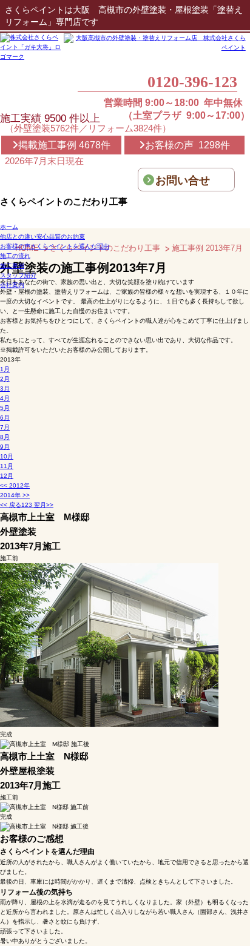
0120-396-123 (192, 82)
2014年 (15, 495)
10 (6, 456)
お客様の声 (54, 246)
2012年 (15, 485)
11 (6, 466)
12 (6, 475)
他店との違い (42, 236)
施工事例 (12, 265)
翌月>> (42, 504)
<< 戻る (10, 504)
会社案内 (12, 285)
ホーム (9, 226)
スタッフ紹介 (18, 275)
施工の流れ (15, 256)
